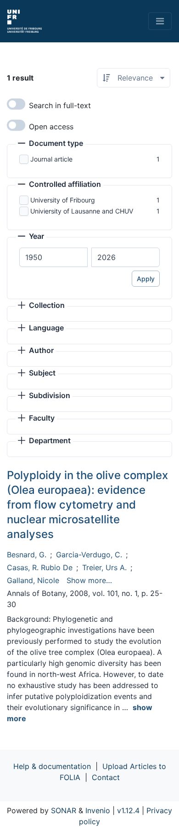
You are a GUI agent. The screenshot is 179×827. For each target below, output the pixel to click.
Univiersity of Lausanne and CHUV (81, 211)
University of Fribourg (62, 200)
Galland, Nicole (33, 580)
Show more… (89, 580)
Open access (51, 126)
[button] (50, 144)
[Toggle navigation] (160, 21)
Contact (106, 777)
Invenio (97, 810)
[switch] (16, 104)
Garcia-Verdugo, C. (89, 554)
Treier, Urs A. (104, 567)
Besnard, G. (26, 554)
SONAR (63, 810)
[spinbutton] (53, 257)
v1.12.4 (128, 810)
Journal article (51, 159)
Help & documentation (52, 766)
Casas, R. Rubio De (40, 567)
